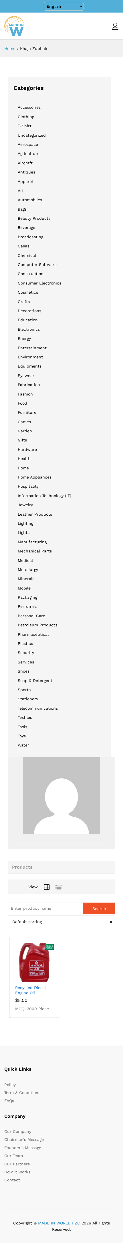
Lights (23, 532)
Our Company (17, 1131)
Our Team (13, 1155)
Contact (12, 1180)
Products (22, 867)
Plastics (25, 643)
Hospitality (28, 486)
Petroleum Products (37, 625)
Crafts (24, 301)
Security (26, 652)
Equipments (29, 366)
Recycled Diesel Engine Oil (30, 990)
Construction (30, 273)
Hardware (27, 449)
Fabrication (29, 384)
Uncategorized (32, 135)
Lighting (25, 523)
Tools (22, 727)
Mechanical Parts (35, 551)
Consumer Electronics (39, 283)
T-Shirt (24, 126)
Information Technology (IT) (44, 495)
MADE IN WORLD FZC (59, 1223)
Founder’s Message (22, 1147)
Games (24, 421)
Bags (22, 209)
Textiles (25, 717)
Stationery (28, 699)
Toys (22, 736)
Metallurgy (28, 569)
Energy (24, 338)
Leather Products (35, 514)
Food (22, 403)
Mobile (24, 588)
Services (26, 662)
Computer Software (37, 264)
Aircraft (25, 163)
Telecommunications (38, 708)
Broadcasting (30, 237)
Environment (30, 357)
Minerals (26, 578)
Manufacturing (32, 542)
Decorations (29, 310)
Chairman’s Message (24, 1139)
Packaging (27, 597)
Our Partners (17, 1164)
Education (28, 320)
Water (23, 745)
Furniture (27, 412)
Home (23, 468)
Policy (10, 1084)
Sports (24, 689)
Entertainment (32, 348)
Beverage (26, 227)
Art (21, 190)
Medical (25, 560)
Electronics (29, 329)
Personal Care (31, 616)
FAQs (9, 1100)
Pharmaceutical (33, 634)
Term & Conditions (22, 1092)
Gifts (22, 440)
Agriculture (28, 153)
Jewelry (25, 505)
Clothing (26, 116)
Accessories (29, 107)
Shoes (23, 671)
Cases (23, 246)
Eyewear (26, 375)
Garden (25, 431)
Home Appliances (34, 477)
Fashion (25, 394)
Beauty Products (34, 218)
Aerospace (28, 144)
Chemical (27, 255)
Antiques (26, 172)
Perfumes (27, 606)
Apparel (25, 181)
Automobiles (30, 199)
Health (24, 458)
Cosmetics (28, 292)
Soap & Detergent (35, 680)
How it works (17, 1172)
